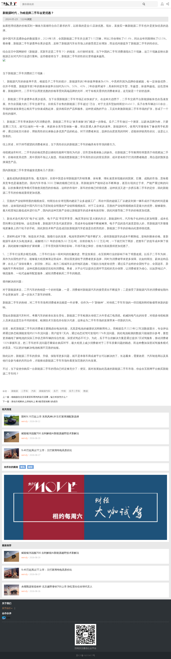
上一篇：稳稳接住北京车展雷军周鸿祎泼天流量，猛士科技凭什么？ (35, 396)
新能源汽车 (44, 391)
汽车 (33, 391)
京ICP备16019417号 (85, 655)
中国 (63, 391)
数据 (85, 391)
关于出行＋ (7, 608)
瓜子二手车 (74, 391)
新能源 (14, 391)
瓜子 (56, 391)
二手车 (24, 391)
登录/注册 (162, 4)
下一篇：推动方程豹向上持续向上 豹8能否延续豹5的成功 (30, 401)
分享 (167, 4)
